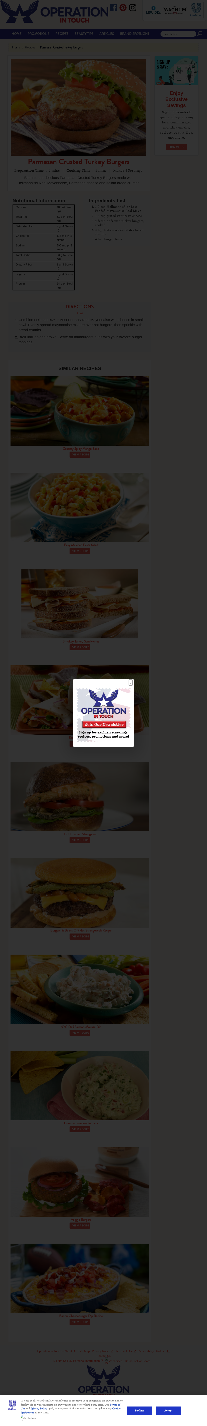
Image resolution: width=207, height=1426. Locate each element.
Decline (139, 1410)
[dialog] (103, 713)
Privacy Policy (39, 1408)
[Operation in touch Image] (103, 714)
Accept (168, 1410)
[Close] (131, 681)
